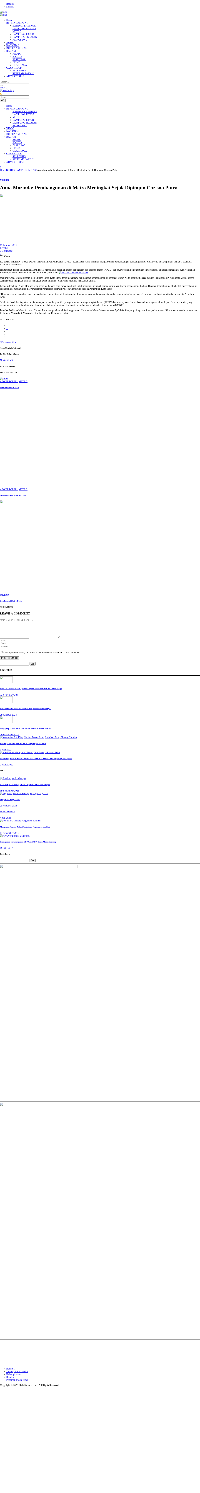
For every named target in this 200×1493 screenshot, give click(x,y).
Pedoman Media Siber (17, 1380)
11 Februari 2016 (8, 245)
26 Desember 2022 (9, 734)
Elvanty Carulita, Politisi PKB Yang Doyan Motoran (23, 743)
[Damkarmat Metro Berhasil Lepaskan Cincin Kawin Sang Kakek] (84, 592)
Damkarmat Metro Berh (11, 601)
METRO (32, 170)
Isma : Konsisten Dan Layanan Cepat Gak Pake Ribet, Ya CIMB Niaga (31, 688)
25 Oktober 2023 (8, 805)
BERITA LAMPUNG (17, 170)
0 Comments (6, 250)
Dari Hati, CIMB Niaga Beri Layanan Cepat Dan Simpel (25, 784)
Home (3, 170)
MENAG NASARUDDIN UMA (13, 495)
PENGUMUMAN (7, 812)
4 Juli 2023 (5, 817)
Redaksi (10, 3)
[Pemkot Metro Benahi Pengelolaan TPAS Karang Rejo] (4, 378)
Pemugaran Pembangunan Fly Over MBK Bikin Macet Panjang (28, 842)
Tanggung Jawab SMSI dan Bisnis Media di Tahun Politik (25, 728)
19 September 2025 (9, 790)
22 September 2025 (9, 695)
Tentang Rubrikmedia (17, 1371)
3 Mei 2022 (5, 749)
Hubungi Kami (13, 1374)
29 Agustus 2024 (8, 714)
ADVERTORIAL (9, 381)
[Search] (1, 85)
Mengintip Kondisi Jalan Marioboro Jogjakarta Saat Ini (25, 827)
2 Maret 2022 (6, 764)
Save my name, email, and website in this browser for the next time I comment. (42, 652)
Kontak (10, 6)
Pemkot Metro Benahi (9, 387)
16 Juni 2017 (6, 848)
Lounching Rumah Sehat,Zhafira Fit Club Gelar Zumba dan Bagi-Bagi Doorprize (36, 758)
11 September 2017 (9, 833)
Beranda (10, 1368)
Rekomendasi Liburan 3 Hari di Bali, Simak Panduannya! (25, 708)
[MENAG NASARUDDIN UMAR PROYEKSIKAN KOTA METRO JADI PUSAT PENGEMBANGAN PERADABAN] (86, 486)
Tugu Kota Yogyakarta (10, 799)
